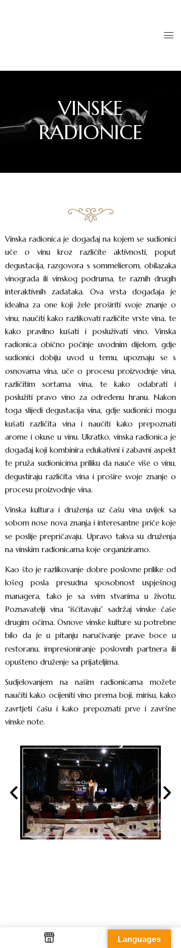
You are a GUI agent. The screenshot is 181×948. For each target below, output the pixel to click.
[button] (14, 792)
